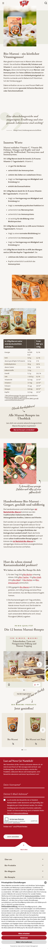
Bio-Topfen (24, 577)
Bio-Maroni (24, 587)
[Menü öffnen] (3, 3)
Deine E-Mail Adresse (15, 794)
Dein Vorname (12, 784)
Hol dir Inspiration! (24, 694)
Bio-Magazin (10, 871)
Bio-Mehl (17, 580)
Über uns (8, 859)
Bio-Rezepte (10, 877)
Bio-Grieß (37, 577)
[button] (39, 664)
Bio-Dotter (27, 580)
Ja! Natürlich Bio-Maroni (23, 541)
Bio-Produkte (10, 865)
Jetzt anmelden (13, 837)
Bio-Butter (27, 575)
